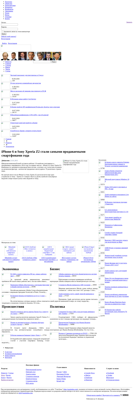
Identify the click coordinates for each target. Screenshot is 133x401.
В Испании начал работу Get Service (23, 99)
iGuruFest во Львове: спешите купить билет (25, 131)
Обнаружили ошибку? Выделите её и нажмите (103, 395)
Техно (7, 13)
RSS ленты (30, 383)
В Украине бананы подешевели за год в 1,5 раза (28, 296)
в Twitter (109, 375)
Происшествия (10, 5)
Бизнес (7, 19)
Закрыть (129, 22)
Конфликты (9, 9)
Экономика (9, 11)
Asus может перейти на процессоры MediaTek (113, 218)
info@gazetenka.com (26, 393)
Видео (8, 375)
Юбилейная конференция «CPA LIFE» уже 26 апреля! (29, 115)
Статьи (7, 71)
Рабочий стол (30, 372)
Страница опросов (32, 376)
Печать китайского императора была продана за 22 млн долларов (117, 295)
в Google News (89, 373)
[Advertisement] (80, 188)
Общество (8, 3)
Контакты (8, 357)
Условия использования (13, 354)
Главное (8, 63)
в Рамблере (88, 377)
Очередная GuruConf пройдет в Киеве (23, 123)
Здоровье (8, 17)
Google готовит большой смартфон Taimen (113, 233)
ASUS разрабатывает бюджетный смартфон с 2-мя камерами (48, 259)
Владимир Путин (63, 374)
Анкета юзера (31, 374)
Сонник (8, 65)
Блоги (3, 377)
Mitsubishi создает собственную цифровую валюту (11, 259)
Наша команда (10, 355)
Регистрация (5, 39)
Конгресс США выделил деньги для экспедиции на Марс (116, 241)
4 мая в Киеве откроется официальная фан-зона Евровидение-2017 (113, 172)
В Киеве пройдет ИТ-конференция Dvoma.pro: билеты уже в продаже (35, 107)
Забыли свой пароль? (8, 36)
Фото (3, 375)
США (65, 372)
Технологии (10, 146)
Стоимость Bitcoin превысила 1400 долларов (74, 285)
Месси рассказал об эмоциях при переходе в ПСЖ (28, 91)
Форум (9, 377)
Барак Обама (61, 379)
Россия (59, 372)
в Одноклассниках (112, 380)
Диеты (7, 69)
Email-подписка (31, 379)
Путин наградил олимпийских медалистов (25, 83)
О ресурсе (8, 352)
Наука (7, 15)
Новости (8, 62)
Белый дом (60, 381)
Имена (7, 67)
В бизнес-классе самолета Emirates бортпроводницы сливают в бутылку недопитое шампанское (117, 164)
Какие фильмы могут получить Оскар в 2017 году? (116, 264)
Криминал (8, 7)
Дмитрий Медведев (64, 376)
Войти (4, 43)
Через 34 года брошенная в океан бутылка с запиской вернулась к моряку (116, 280)
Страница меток (31, 381)
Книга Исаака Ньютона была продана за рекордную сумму (115, 303)
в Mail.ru (87, 375)
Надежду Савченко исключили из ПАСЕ (73, 333)
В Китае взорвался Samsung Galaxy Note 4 (25, 335)
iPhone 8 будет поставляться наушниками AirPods (88, 259)
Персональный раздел (33, 369)
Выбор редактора (7, 380)
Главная (8, 139)
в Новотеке (88, 380)
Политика (8, 2)
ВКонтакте (110, 377)
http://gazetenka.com (70, 389)
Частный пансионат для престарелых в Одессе (26, 75)
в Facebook (110, 373)
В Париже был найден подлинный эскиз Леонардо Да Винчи (116, 311)
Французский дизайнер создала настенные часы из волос (116, 256)
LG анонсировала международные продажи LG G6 (116, 211)
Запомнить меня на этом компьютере (17, 31)
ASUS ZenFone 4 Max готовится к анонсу (29, 259)
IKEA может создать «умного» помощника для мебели (69, 259)
